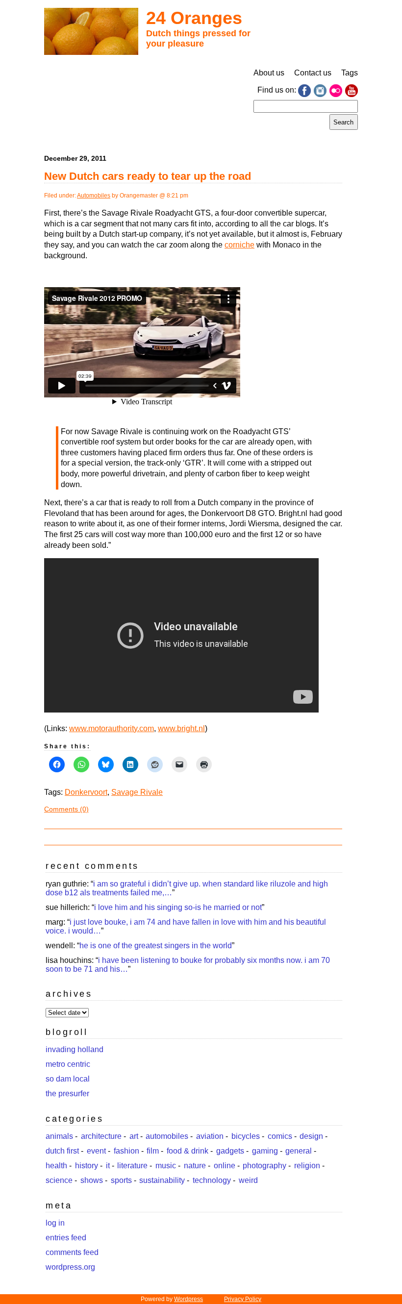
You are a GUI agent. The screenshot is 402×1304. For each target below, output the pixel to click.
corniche (239, 245)
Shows (91, 1180)
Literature (132, 1165)
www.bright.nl (181, 728)
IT (108, 1165)
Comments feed (72, 1252)
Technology (212, 1180)
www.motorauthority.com (111, 728)
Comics (280, 1136)
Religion (307, 1165)
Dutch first (62, 1151)
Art (133, 1136)
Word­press (188, 1299)
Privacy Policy (242, 1299)
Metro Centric (68, 1064)
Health (56, 1165)
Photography (264, 1165)
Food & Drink (187, 1151)
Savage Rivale (137, 792)
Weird (248, 1180)
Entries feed (66, 1237)
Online (224, 1165)
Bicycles (245, 1136)
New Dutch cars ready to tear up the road (147, 176)
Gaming (265, 1151)
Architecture (101, 1136)
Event (96, 1151)
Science (59, 1180)
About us (268, 73)
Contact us (312, 73)
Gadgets (230, 1151)
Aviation (210, 1136)
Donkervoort (86, 792)
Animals (59, 1136)
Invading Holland (74, 1049)
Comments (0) (66, 809)
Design (311, 1136)
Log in (55, 1223)
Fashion (126, 1151)
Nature (195, 1165)
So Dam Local (68, 1079)
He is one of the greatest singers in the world (155, 945)
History (86, 1165)
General (298, 1151)
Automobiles (93, 195)
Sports (121, 1180)
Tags (349, 73)
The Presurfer (67, 1093)
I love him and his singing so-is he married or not (178, 907)
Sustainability (162, 1180)
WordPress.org (70, 1267)
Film (153, 1151)
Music (165, 1165)
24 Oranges (194, 18)
